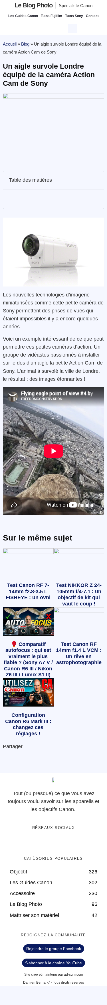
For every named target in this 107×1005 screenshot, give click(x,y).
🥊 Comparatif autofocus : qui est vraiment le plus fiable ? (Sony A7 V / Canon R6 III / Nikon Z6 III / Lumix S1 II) (28, 659)
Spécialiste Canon (75, 5)
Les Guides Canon (23, 16)
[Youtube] (59, 842)
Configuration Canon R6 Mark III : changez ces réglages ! (28, 724)
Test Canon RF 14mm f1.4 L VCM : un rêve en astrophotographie (79, 653)
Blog (25, 44)
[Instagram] (71, 842)
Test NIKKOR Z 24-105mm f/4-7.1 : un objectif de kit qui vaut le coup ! (79, 594)
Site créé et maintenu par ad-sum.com (53, 975)
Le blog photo (34, 5)
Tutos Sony (74, 16)
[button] (73, 27)
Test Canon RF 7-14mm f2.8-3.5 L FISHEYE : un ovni (28, 591)
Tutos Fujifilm (51, 16)
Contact (92, 16)
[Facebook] (36, 842)
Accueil (10, 44)
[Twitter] (47, 842)
